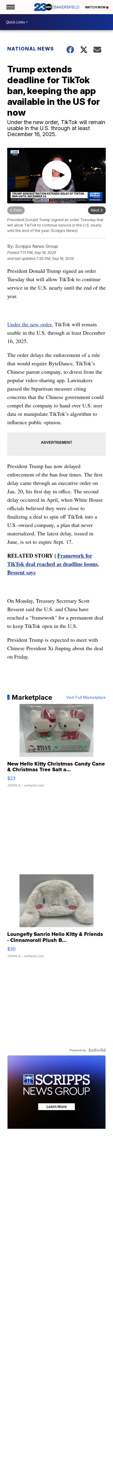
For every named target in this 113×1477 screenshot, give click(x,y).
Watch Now (95, 7)
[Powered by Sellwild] (97, 1050)
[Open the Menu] (10, 7)
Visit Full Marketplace (86, 697)
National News (30, 49)
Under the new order (29, 324)
